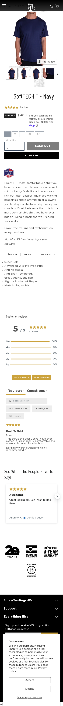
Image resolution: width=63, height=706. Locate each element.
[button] (31, 342)
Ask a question (21, 378)
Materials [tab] (28, 254)
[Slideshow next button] (57, 496)
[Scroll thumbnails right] (57, 73)
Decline (29, 689)
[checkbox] (15, 416)
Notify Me (31, 156)
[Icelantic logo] (31, 8)
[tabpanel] (31, 428)
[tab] (37, 391)
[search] (51, 7)
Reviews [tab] (16, 390)
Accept (29, 680)
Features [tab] (12, 254)
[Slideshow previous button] (6, 496)
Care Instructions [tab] (47, 254)
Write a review (42, 378)
